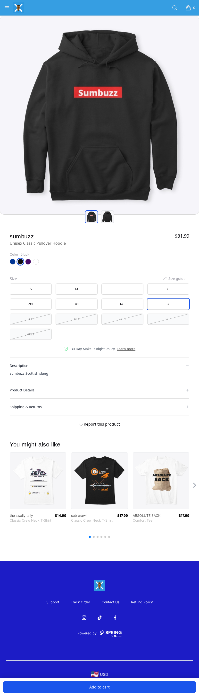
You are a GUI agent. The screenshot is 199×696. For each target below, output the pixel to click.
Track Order (80, 602)
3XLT (168, 319)
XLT (76, 319)
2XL (30, 304)
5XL (168, 304)
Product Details (22, 390)
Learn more (126, 349)
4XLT (30, 334)
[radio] (31, 289)
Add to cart (99, 687)
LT (31, 319)
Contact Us (110, 602)
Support (52, 602)
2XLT (122, 319)
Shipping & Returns (26, 407)
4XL (122, 304)
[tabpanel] (99, 115)
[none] (174, 278)
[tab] (91, 217)
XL (168, 289)
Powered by (87, 633)
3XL (76, 304)
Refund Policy (142, 602)
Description (19, 365)
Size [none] (13, 278)
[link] (38, 481)
